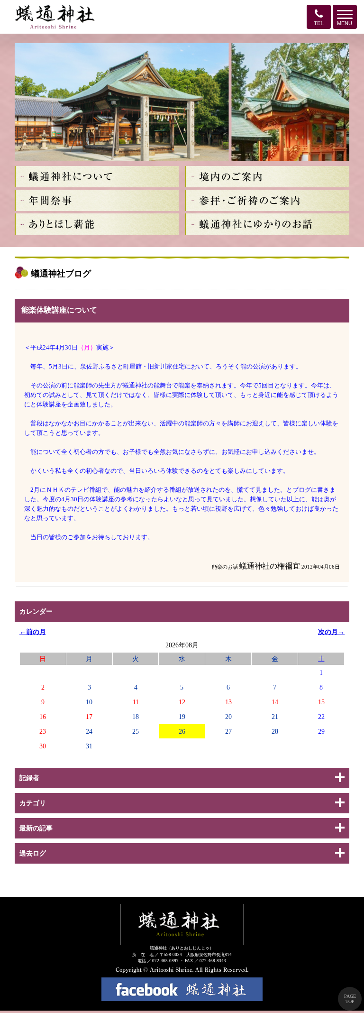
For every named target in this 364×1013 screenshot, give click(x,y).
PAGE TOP (350, 999)
